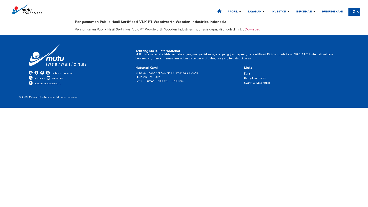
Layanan (254, 11)
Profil (233, 11)
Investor (279, 11)
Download (252, 29)
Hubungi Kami (332, 11)
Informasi (304, 11)
